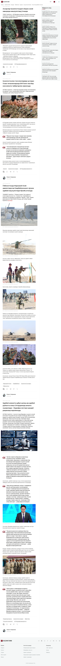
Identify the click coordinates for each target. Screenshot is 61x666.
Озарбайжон (16, 383)
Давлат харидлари (28, 657)
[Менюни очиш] (59, 2)
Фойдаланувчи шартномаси (29, 647)
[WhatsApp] (7, 67)
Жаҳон (2, 657)
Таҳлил (2, 652)
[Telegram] (10, 67)
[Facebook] (14, 67)
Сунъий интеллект (8, 621)
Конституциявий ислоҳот (37, 4)
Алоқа (47, 650)
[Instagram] (4, 67)
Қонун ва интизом (27, 4)
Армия (5, 168)
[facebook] (47, 640)
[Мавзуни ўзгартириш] (55, 2)
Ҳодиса (21, 4)
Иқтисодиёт (3, 654)
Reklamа (48, 652)
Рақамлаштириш (7, 619)
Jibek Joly (27, 619)
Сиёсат (2, 650)
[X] (17, 67)
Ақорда (12, 4)
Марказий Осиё (7, 383)
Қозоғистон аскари (8, 64)
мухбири (10, 200)
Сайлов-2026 (7, 4)
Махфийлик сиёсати (28, 650)
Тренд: (2, 4)
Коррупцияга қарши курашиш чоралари (32, 654)
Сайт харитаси (49, 647)
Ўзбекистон (6, 386)
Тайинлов (17, 4)
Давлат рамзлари (27, 652)
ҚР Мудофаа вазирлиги (21, 64)
